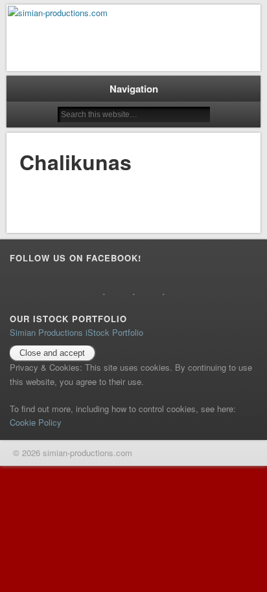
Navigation (134, 89)
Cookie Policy (36, 422)
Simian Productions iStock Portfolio (76, 332)
